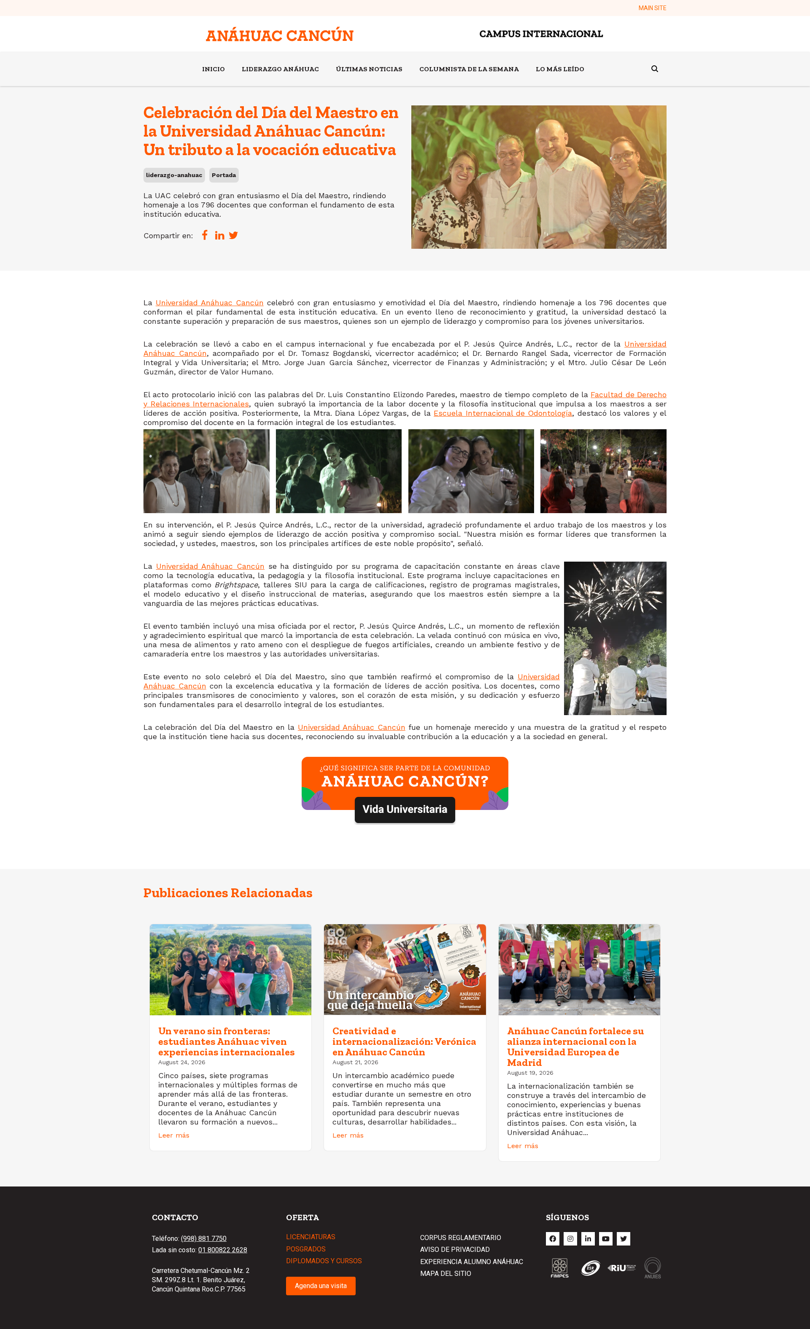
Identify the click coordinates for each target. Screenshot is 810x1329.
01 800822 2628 (222, 1250)
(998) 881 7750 (204, 1239)
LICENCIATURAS (310, 1237)
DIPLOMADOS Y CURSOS (324, 1261)
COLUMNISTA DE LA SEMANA (469, 69)
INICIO (213, 69)
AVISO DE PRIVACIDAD (455, 1250)
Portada (224, 175)
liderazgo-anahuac (174, 175)
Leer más (173, 1135)
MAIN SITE (653, 8)
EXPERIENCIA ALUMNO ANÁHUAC (471, 1262)
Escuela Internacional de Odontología (503, 413)
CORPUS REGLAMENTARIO (460, 1238)
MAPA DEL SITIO (445, 1274)
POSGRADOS (306, 1249)
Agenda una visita (321, 1286)
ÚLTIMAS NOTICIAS (369, 69)
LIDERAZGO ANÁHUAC (280, 69)
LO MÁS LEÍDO (560, 69)
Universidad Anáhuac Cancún (210, 302)
